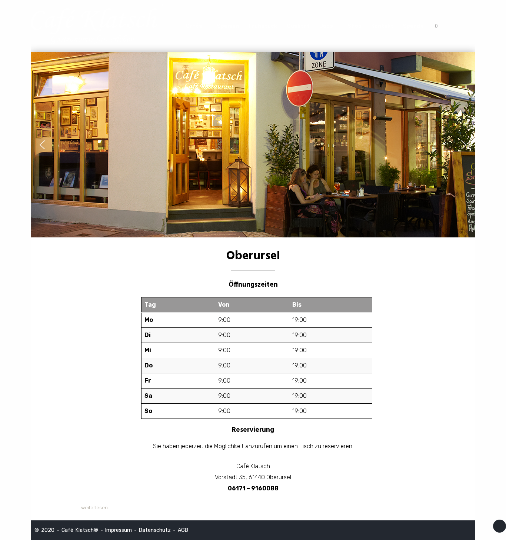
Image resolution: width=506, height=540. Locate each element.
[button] (42, 145)
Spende (413, 26)
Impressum (118, 530)
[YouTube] (455, 26)
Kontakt (382, 26)
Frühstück (263, 26)
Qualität (298, 26)
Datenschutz (155, 530)
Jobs (326, 26)
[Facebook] (466, 26)
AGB (183, 530)
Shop (355, 26)
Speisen (228, 26)
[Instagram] (444, 26)
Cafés (194, 26)
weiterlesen (94, 507)
